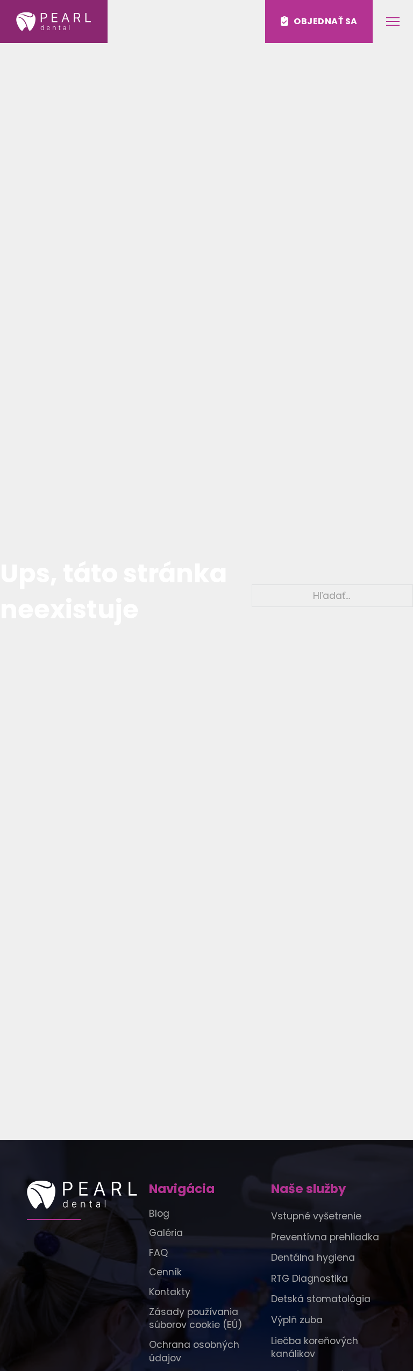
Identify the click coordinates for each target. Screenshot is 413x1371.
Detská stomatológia (321, 1299)
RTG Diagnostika (309, 1278)
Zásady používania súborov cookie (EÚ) (196, 1318)
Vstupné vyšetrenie (316, 1216)
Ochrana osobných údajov (194, 1351)
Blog (159, 1213)
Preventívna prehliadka (325, 1237)
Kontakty (169, 1292)
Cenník (165, 1272)
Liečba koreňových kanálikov (314, 1347)
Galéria (166, 1232)
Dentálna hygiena (313, 1257)
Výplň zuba (297, 1319)
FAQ (158, 1252)
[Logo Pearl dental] (84, 1194)
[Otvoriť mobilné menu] (393, 21)
